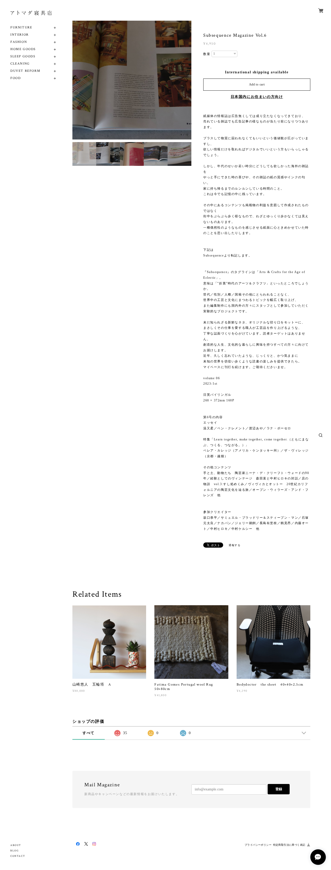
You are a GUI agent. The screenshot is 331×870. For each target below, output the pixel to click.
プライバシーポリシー (258, 844)
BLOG (14, 850)
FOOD (15, 78)
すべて (88, 733)
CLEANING (20, 63)
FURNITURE (21, 27)
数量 (206, 54)
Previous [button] (77, 80)
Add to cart (257, 84)
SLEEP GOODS (22, 56)
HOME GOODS (23, 49)
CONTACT (17, 856)
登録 (278, 789)
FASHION (18, 42)
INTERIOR (19, 34)
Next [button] (186, 80)
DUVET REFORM (25, 71)
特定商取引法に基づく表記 (289, 844)
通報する (234, 545)
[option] (131, 80)
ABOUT (15, 845)
